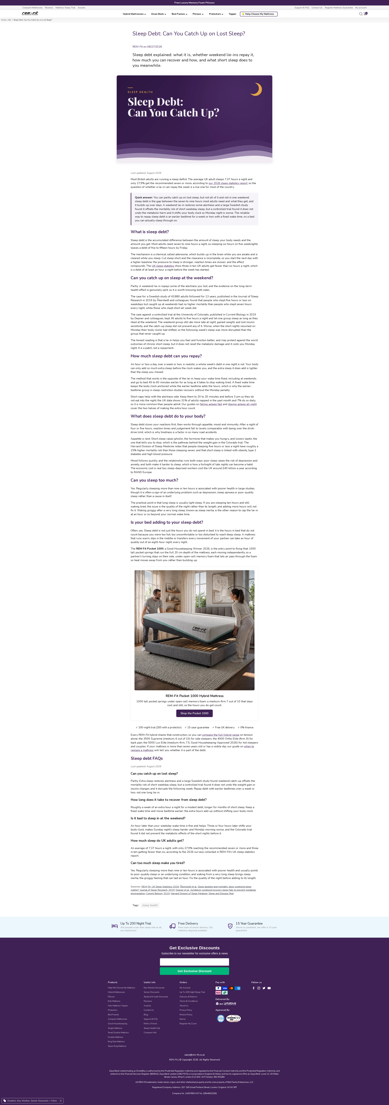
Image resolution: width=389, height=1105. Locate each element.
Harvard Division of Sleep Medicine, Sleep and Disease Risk (202, 893)
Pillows (197, 14)
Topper (232, 14)
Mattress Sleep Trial (65, 7)
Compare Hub (150, 1032)
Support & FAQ (302, 7)
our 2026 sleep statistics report (228, 183)
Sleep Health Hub (152, 1028)
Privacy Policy (186, 1010)
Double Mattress (115, 1037)
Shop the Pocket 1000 (194, 713)
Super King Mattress (117, 1046)
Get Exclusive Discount (195, 971)
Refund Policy (186, 1014)
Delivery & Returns (188, 996)
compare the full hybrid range (220, 735)
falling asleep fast (211, 404)
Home (3, 20)
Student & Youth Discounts (156, 996)
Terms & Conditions (189, 1001)
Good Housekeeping (117, 1023)
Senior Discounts (151, 992)
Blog (146, 1014)
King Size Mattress (116, 1041)
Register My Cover (188, 1023)
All (9, 20)
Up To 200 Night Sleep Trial (192, 992)
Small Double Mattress (118, 1032)
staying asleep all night (242, 404)
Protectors (215, 14)
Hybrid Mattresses (133, 14)
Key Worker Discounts (154, 987)
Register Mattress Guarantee (339, 7)
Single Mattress (115, 1028)
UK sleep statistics (163, 266)
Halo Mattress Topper (118, 1005)
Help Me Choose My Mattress (121, 987)
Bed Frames (178, 14)
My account (361, 7)
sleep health (150, 905)
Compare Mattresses (32, 7)
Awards (81, 7)
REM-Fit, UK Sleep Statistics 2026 (160, 886)
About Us (184, 1005)
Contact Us (317, 7)
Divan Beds (157, 14)
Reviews (49, 7)
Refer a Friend (150, 1023)
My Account (185, 987)
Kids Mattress (114, 1001)
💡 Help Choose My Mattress (258, 14)
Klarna (183, 1019)
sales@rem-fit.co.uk (194, 1054)
